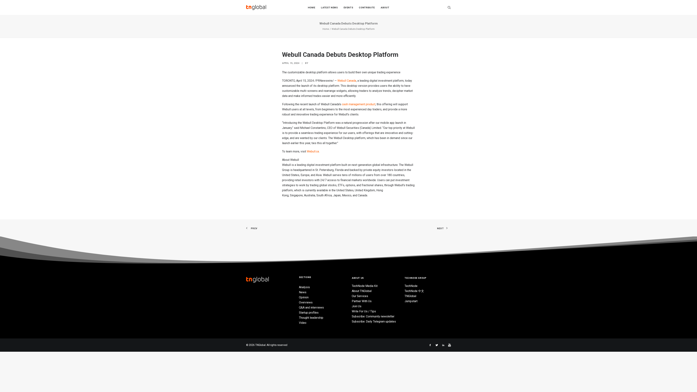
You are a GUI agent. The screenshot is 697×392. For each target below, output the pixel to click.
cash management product (358, 104)
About (385, 7)
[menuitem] (311, 7)
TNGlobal (410, 296)
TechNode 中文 (414, 291)
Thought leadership (311, 317)
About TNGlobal (362, 291)
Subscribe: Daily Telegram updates (374, 321)
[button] (449, 7)
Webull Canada (346, 80)
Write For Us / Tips (364, 311)
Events (348, 7)
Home (311, 7)
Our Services (360, 296)
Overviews (306, 302)
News (302, 292)
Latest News (329, 7)
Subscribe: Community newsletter (373, 316)
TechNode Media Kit (365, 286)
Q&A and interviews (311, 307)
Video (302, 322)
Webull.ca (313, 151)
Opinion (304, 297)
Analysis (304, 287)
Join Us (356, 306)
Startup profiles (309, 312)
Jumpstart (411, 301)
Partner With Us (362, 301)
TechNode (411, 286)
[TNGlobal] (256, 7)
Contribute (367, 7)
